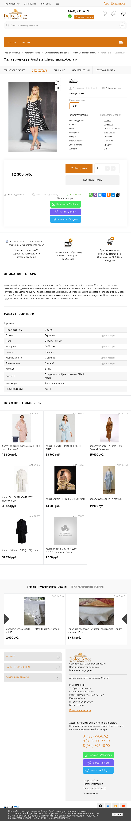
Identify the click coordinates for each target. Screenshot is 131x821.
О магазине (30, 3)
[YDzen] (100, 806)
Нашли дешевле (16, 194)
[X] (117, 195)
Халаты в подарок (54, 383)
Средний (108, 145)
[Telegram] (100, 195)
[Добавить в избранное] (58, 81)
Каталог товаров (19, 42)
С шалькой (109, 141)
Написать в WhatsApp (67, 204)
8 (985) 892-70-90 (96, 746)
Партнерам (45, 3)
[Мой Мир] (113, 195)
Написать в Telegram (67, 219)
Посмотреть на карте (80, 710)
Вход (106, 3)
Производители (12, 3)
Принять (117, 814)
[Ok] (115, 806)
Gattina (107, 120)
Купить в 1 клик (92, 180)
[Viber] (95, 195)
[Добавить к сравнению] (58, 88)
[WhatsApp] (91, 195)
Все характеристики (110, 115)
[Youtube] (123, 806)
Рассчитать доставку (47, 194)
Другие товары (108, 335)
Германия (108, 124)
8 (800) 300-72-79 (96, 741)
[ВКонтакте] (104, 195)
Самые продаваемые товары (47, 586)
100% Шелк (109, 132)
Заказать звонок (84, 17)
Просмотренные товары (87, 586)
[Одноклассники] (109, 195)
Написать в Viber (67, 211)
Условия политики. (61, 818)
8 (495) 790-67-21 (78, 11)
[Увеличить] (33, 117)
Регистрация (118, 3)
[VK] (108, 806)
